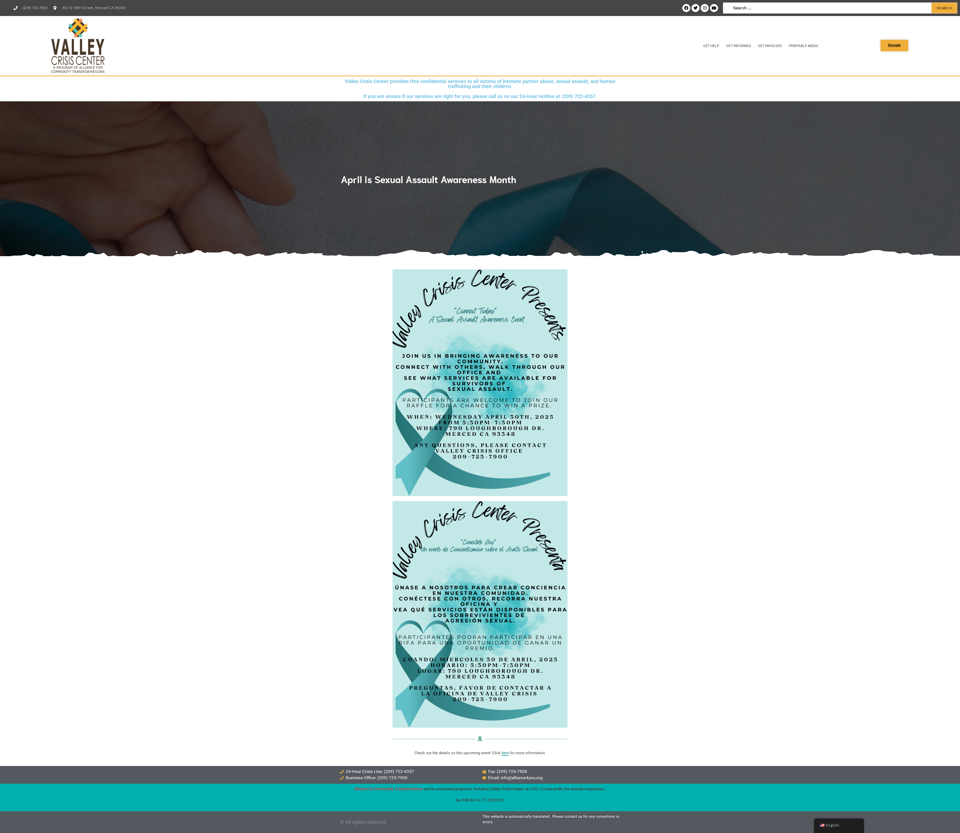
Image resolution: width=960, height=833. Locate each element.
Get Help (711, 46)
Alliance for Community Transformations (388, 789)
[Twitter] (696, 8)
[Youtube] (714, 8)
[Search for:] (840, 8)
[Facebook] (686, 8)
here (505, 753)
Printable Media (803, 46)
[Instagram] (705, 8)
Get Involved (770, 46)
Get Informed (738, 46)
